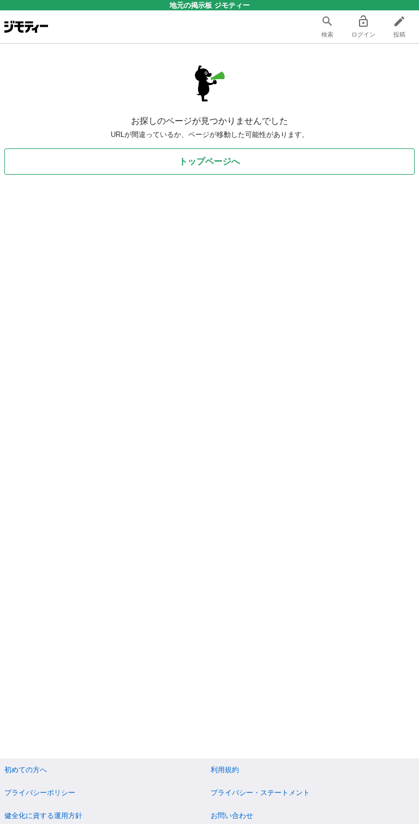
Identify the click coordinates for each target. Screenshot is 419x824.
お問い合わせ (232, 815)
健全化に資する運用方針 (43, 815)
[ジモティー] (26, 27)
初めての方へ (25, 770)
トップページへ (209, 161)
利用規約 (225, 770)
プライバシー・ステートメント (260, 793)
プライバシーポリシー (39, 793)
